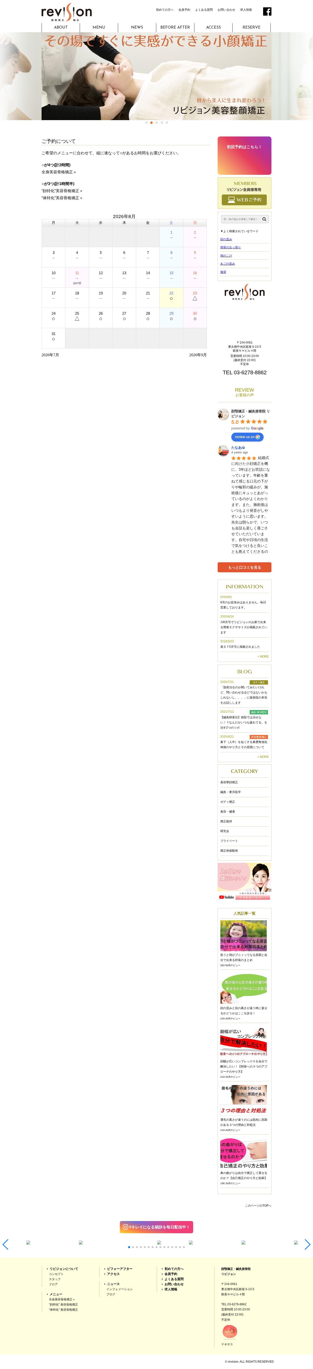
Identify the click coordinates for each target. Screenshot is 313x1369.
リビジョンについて (64, 1269)
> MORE (263, 656)
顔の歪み (226, 239)
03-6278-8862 (250, 372)
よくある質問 (204, 9)
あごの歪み (227, 263)
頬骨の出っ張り (230, 247)
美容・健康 (227, 811)
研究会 (224, 831)
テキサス (227, 1344)
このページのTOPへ (258, 1205)
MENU (99, 28)
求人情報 (246, 9)
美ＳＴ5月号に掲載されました (240, 646)
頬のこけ (226, 255)
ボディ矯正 (227, 802)
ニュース (113, 1284)
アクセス (113, 1274)
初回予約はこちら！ (244, 147)
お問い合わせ (226, 9)
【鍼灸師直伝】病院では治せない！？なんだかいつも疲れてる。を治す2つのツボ (243, 722)
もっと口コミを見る (244, 567)
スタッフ (55, 1279)
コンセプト (56, 1274)
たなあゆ (238, 447)
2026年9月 (198, 355)
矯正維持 (226, 821)
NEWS (137, 28)
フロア (53, 1284)
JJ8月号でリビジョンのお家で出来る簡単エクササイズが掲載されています (243, 627)
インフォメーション (119, 1289)
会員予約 (184, 9)
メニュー (56, 1294)
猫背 (223, 272)
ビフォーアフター (120, 1269)
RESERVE (251, 28)
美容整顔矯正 (229, 782)
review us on (245, 436)
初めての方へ (165, 9)
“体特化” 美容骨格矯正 (63, 1309)
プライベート (229, 841)
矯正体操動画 (229, 850)
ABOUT (61, 28)
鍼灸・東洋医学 (230, 792)
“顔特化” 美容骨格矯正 (63, 1304)
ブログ (110, 1294)
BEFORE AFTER (175, 28)
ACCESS (213, 28)
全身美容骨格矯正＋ (62, 1299)
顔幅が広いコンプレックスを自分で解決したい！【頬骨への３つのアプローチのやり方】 (243, 1066)
